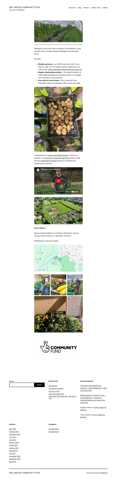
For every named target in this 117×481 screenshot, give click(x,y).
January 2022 (13, 448)
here (69, 72)
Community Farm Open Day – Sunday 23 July (62, 397)
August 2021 (13, 451)
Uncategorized (54, 432)
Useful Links (96, 8)
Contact (86, 8)
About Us (72, 8)
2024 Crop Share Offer (56, 394)
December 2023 (14, 434)
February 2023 (14, 442)
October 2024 (14, 432)
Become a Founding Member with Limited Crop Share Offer (92, 400)
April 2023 (12, 440)
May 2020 (12, 462)
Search (11, 381)
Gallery (105, 8)
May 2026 (12, 429)
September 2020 (14, 459)
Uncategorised (53, 429)
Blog (79, 8)
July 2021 (12, 453)
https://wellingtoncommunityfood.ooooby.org (65, 70)
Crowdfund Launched (56, 388)
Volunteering (53, 386)
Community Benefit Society (58, 155)
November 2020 (14, 456)
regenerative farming (48, 161)
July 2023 (12, 437)
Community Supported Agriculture (57, 158)
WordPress (103, 473)
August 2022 (13, 445)
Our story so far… (54, 391)
